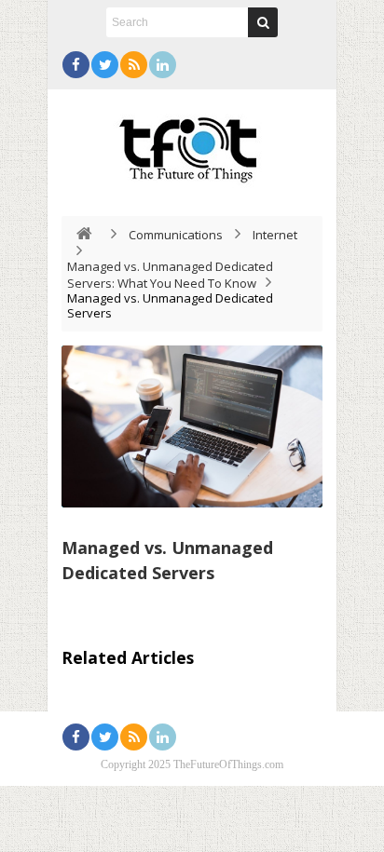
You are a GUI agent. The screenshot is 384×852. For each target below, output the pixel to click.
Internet (275, 234)
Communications (176, 234)
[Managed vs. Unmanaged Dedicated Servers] (192, 426)
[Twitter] (104, 64)
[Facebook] (76, 64)
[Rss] (133, 64)
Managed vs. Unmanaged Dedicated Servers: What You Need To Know (170, 274)
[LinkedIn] (162, 64)
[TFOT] (192, 143)
